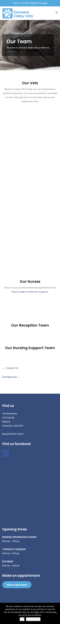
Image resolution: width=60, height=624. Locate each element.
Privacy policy (33, 619)
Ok (22, 619)
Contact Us (12, 367)
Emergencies (9, 376)
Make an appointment (16, 584)
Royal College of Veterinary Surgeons (30, 291)
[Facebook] (5, 453)
